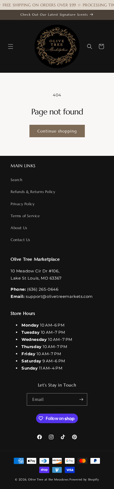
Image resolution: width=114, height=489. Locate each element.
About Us (19, 227)
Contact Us (20, 239)
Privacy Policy (22, 203)
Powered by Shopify (84, 479)
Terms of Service (25, 215)
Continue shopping (57, 131)
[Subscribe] (81, 399)
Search (17, 179)
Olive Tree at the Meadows (48, 479)
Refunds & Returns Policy (33, 191)
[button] (10, 46)
